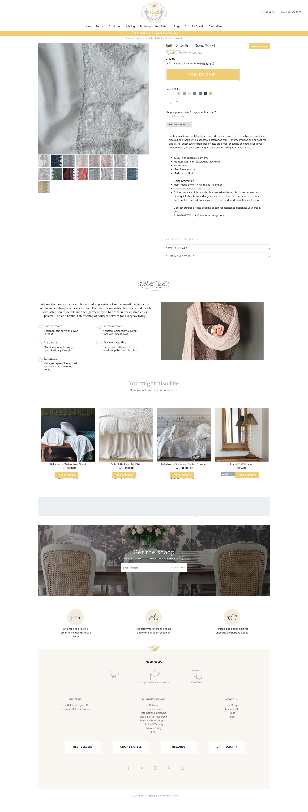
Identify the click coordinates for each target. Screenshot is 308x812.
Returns (153, 705)
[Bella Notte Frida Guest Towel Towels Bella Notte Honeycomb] (44, 187)
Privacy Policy (154, 728)
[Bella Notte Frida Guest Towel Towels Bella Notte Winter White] (44, 174)
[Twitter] (142, 768)
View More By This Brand (180, 238)
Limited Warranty (153, 724)
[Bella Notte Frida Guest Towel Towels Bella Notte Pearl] (94, 161)
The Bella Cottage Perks (153, 716)
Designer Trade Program (153, 720)
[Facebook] (128, 768)
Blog (232, 716)
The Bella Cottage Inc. (148, 795)
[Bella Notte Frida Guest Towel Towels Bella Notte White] (132, 161)
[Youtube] (182, 768)
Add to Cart (202, 74)
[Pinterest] (169, 768)
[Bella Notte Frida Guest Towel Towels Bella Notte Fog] (120, 174)
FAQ (153, 732)
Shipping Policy (154, 708)
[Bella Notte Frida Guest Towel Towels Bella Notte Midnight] (56, 161)
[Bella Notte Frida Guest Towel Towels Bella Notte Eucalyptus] (94, 174)
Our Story (232, 705)
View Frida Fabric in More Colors (192, 188)
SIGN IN (285, 12)
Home (129, 38)
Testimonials (232, 708)
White (140, 38)
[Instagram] (155, 768)
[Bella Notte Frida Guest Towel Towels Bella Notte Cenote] (132, 174)
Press (232, 712)
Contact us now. (175, 116)
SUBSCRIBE (178, 567)
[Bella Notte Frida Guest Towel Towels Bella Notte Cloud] (93, 98)
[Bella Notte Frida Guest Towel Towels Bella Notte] (44, 161)
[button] (173, 50)
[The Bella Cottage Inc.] (154, 3)
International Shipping (153, 712)
